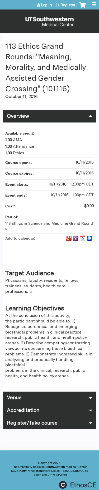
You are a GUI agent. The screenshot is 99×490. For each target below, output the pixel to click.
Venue (14, 397)
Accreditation (23, 410)
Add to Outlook (89, 238)
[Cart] (82, 7)
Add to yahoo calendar (75, 238)
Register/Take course (32, 423)
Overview (18, 116)
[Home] (49, 19)
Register (67, 5)
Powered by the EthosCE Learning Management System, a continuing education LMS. (77, 485)
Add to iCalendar (82, 238)
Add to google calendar (69, 238)
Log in (46, 5)
